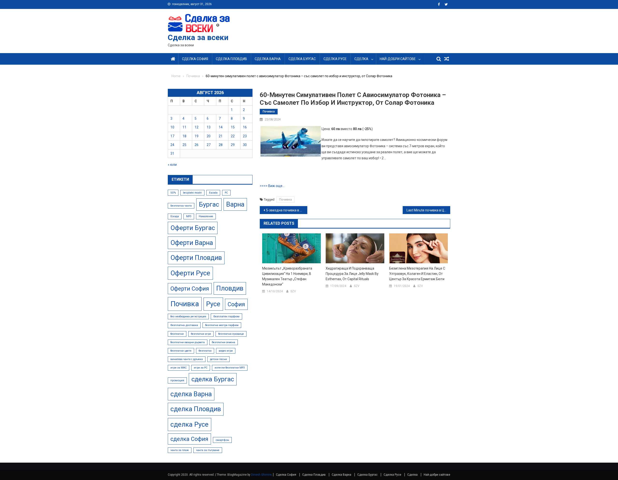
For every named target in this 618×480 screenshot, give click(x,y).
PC (226, 192)
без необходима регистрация (188, 316)
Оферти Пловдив (196, 258)
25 (184, 145)
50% (173, 192)
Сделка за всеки (198, 37)
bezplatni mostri (192, 192)
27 (209, 145)
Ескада (174, 216)
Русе (213, 304)
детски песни (218, 359)
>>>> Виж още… (272, 186)
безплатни (177, 333)
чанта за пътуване (207, 450)
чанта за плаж (179, 450)
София (236, 304)
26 (196, 145)
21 (221, 136)
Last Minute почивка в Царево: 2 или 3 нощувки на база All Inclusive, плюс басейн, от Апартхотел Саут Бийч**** (428, 210)
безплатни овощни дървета (187, 342)
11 (184, 127)
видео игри (226, 350)
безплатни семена (223, 342)
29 (233, 145)
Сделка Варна (268, 59)
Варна (235, 204)
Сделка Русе (335, 59)
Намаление (206, 216)
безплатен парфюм (226, 316)
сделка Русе (189, 424)
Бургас (209, 204)
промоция (177, 380)
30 (245, 145)
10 (172, 127)
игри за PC (200, 367)
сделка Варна (191, 394)
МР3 (188, 216)
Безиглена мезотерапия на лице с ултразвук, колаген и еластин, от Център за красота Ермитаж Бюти (417, 273)
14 (221, 127)
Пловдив (229, 288)
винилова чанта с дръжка (186, 359)
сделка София (189, 439)
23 (245, 136)
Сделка (361, 59)
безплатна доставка (184, 325)
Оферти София (189, 288)
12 (196, 127)
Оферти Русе (190, 273)
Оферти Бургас (192, 227)
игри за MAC (178, 367)
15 (233, 127)
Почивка (269, 111)
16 (245, 127)
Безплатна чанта (181, 205)
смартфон (222, 440)
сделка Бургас (212, 379)
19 (196, 136)
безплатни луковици (231, 333)
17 (172, 136)
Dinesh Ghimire (261, 474)
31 (172, 153)
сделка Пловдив (195, 409)
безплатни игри (201, 333)
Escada (213, 192)
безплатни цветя (180, 350)
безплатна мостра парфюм (222, 325)
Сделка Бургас (302, 59)
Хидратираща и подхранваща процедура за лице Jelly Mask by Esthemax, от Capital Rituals (352, 273)
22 (233, 136)
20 (209, 136)
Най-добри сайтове (398, 59)
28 (221, 145)
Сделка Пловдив (231, 59)
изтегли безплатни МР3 (230, 367)
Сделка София (195, 59)
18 (184, 136)
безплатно (205, 350)
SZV (293, 291)
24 (172, 145)
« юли (172, 165)
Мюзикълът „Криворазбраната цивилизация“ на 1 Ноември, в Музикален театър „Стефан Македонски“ (287, 276)
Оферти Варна (191, 243)
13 (209, 127)
